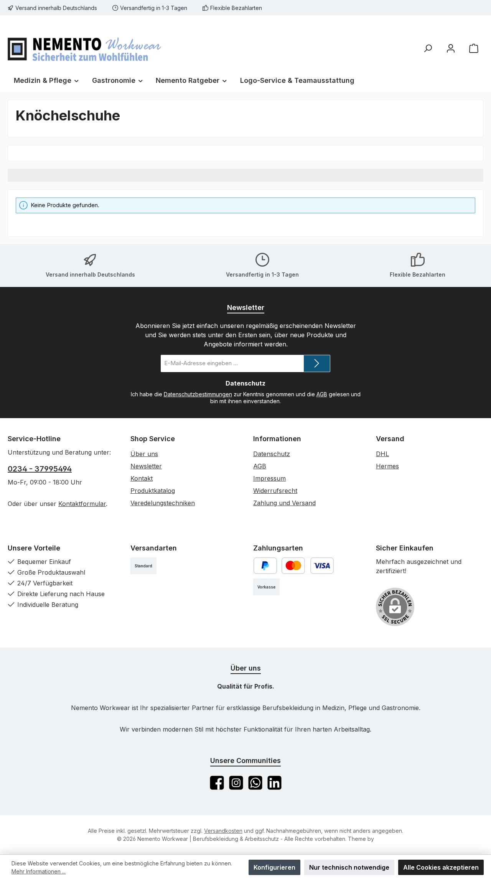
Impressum (269, 478)
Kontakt (141, 478)
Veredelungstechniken (162, 503)
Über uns (144, 454)
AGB (321, 394)
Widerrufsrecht (275, 490)
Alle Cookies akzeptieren (441, 867)
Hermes (387, 466)
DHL (382, 454)
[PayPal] (265, 565)
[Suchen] (427, 48)
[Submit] (316, 363)
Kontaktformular (82, 504)
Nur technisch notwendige (349, 867)
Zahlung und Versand (284, 503)
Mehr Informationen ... (39, 871)
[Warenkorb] (473, 48)
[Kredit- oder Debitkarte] (307, 565)
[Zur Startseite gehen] (84, 48)
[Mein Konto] (450, 48)
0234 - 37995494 (40, 468)
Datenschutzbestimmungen (198, 394)
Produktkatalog (152, 490)
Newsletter (146, 466)
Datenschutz (271, 454)
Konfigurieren (274, 867)
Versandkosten (223, 830)
